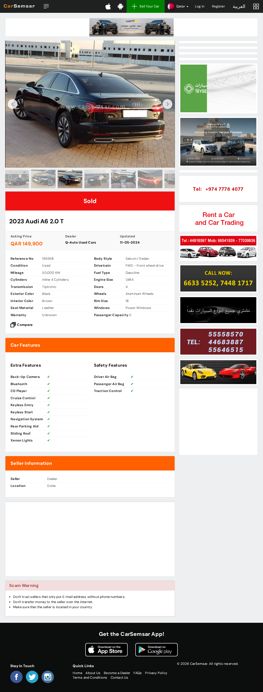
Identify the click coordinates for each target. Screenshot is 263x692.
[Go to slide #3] (63, 179)
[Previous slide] (12, 104)
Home (77, 673)
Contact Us (119, 677)
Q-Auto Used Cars (80, 242)
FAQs (138, 673)
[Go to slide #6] (143, 179)
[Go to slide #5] (117, 179)
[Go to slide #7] (170, 179)
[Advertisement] (90, 539)
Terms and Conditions (90, 677)
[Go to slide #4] (90, 179)
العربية (239, 6)
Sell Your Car (149, 6)
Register (218, 6)
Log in (199, 6)
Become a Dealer (117, 673)
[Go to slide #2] (36, 179)
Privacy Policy (156, 673)
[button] (46, 6)
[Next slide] (167, 104)
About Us (93, 673)
